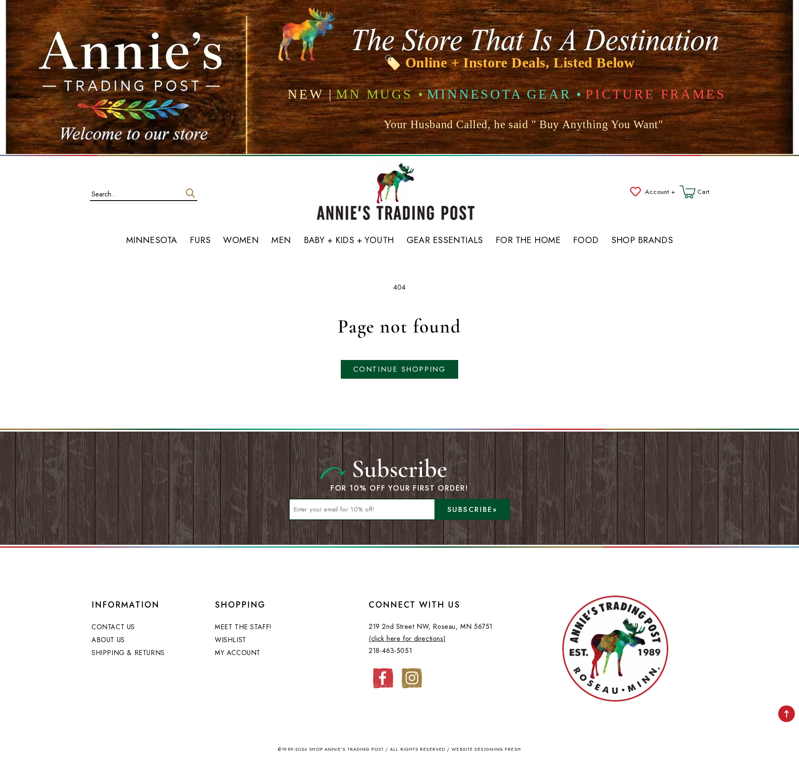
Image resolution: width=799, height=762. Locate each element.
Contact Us (113, 627)
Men (281, 240)
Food (586, 240)
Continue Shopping (399, 369)
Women (241, 240)
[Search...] (190, 193)
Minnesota (151, 240)
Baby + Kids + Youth (349, 240)
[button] (695, 192)
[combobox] (143, 192)
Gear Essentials (445, 240)
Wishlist (230, 640)
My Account (238, 653)
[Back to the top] (786, 713)
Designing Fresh (497, 749)
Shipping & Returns (128, 653)
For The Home (528, 240)
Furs (200, 240)
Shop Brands (642, 240)
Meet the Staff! (243, 627)
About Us (108, 640)
